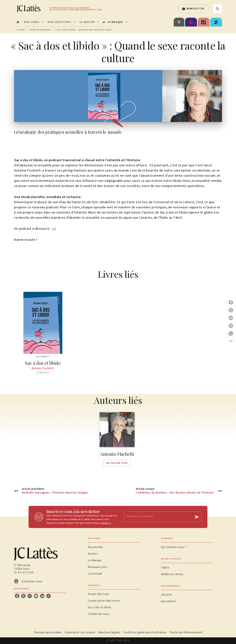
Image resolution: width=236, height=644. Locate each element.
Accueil (20, 30)
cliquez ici (105, 523)
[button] (193, 8)
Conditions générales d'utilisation (144, 632)
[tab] (18, 22)
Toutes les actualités (40, 30)
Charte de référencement (185, 632)
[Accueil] (29, 9)
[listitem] (17, 596)
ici (54, 229)
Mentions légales (109, 632)
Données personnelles (48, 632)
